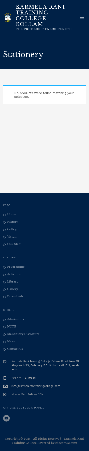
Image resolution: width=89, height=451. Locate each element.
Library (12, 281)
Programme (16, 266)
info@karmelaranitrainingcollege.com (35, 385)
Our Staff (14, 244)
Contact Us (15, 349)
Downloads (15, 296)
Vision (12, 236)
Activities (13, 274)
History (12, 222)
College (12, 229)
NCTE (11, 326)
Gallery (12, 289)
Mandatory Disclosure (23, 334)
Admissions (15, 319)
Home (11, 214)
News (11, 341)
